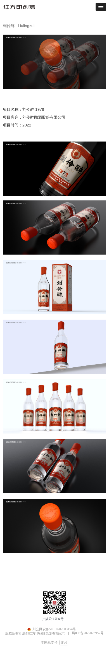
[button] (101, 7)
